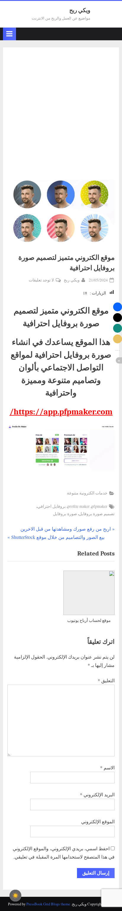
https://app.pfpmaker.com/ (61, 412)
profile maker (79, 506)
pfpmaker (99, 506)
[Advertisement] (61, 116)
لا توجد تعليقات (41, 280)
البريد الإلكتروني (97, 794)
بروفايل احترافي (51, 506)
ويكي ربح (79, 10)
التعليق (106, 680)
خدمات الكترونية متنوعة (87, 493)
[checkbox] (15, 896)
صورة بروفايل (65, 513)
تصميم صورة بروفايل (97, 513)
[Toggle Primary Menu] (9, 34)
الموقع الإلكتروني (98, 821)
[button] (117, 306)
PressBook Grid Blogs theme (48, 904)
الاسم (107, 767)
